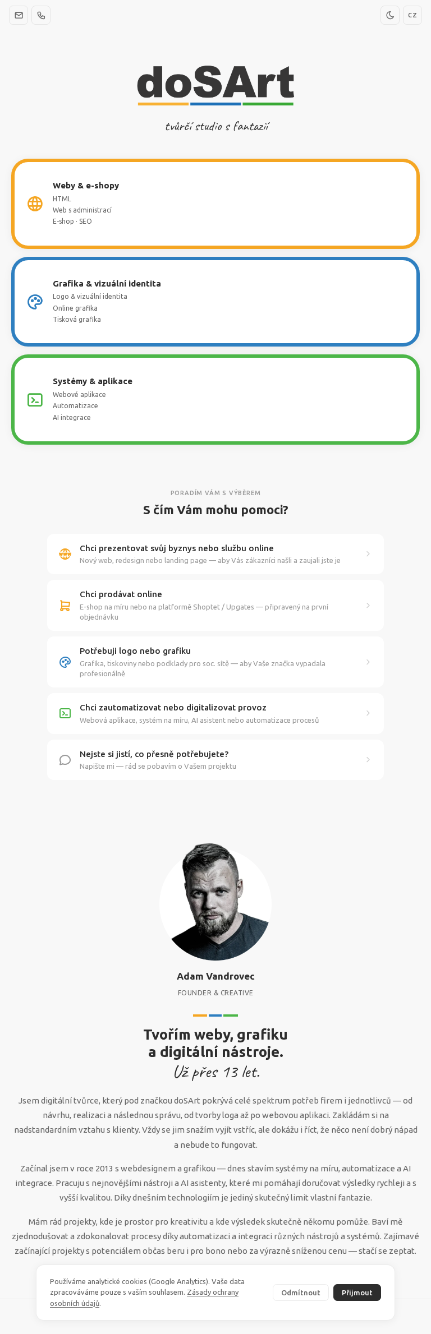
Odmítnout (300, 1292)
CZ (412, 15)
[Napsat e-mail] (18, 15)
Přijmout (357, 1292)
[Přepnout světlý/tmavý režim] (390, 15)
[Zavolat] (41, 15)
